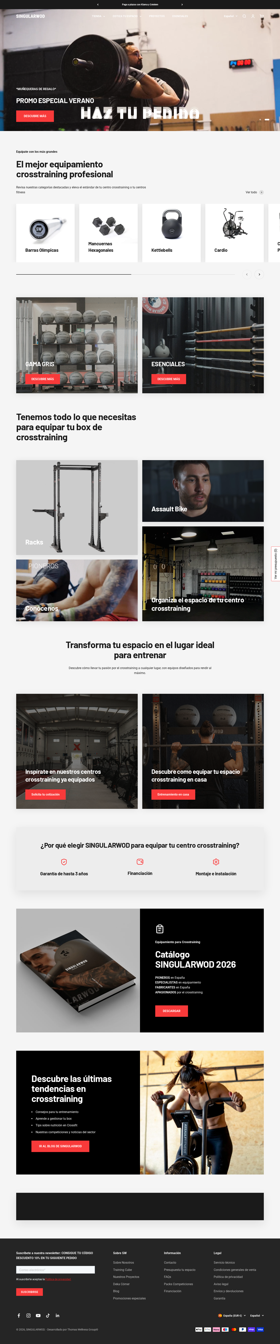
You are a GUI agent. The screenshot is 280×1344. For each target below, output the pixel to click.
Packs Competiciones (178, 1284)
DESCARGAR (171, 1011)
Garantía (219, 1298)
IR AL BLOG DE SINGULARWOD (60, 1146)
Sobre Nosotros (123, 1262)
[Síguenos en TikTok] (47, 1315)
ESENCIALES (180, 16)
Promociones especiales (129, 1298)
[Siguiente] (182, 4)
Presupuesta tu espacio (179, 1270)
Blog (116, 1291)
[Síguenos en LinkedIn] (57, 1315)
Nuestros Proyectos (126, 1277)
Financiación (172, 1291)
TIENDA (96, 16)
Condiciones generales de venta (235, 1270)
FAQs (167, 1277)
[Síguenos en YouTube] (38, 1315)
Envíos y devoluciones (228, 1291)
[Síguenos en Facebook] (18, 1315)
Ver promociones (35, 116)
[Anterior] (97, 4)
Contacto (170, 1262)
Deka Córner (121, 1284)
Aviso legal (221, 1284)
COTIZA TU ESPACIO (125, 16)
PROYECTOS (157, 16)
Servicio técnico (224, 1262)
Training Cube (122, 1270)
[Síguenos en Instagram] (28, 1315)
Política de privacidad (228, 1277)
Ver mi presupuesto (275, 563)
